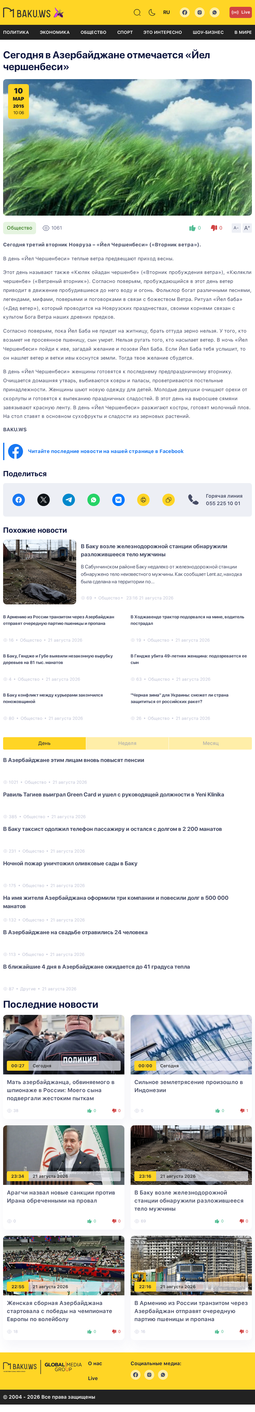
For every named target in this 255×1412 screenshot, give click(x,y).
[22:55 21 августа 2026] (63, 1265)
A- (236, 227)
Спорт (125, 32)
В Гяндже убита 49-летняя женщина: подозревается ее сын (189, 659)
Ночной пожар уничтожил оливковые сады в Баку (70, 863)
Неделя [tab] (127, 743)
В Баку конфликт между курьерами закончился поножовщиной (53, 698)
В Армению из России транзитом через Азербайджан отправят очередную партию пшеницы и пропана (58, 620)
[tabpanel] (127, 874)
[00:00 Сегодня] (191, 1044)
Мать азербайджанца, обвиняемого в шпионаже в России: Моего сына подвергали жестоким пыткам (60, 1090)
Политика (16, 32)
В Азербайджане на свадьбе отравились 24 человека (75, 932)
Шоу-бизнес (208, 32)
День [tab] (44, 743)
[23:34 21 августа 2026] (63, 1155)
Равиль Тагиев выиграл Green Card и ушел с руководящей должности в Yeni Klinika (113, 794)
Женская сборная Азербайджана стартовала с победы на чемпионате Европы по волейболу (59, 1311)
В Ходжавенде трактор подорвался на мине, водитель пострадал (187, 620)
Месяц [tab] (211, 743)
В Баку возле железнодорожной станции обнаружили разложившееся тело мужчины (188, 1200)
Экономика (55, 32)
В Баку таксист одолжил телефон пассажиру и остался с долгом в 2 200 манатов (112, 829)
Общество (93, 32)
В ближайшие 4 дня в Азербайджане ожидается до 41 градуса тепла (96, 966)
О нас (95, 1363)
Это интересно (162, 32)
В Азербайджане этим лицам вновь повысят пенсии (73, 760)
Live (245, 12)
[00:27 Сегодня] (63, 1044)
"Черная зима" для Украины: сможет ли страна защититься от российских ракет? (180, 698)
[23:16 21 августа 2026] (191, 1155)
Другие (28, 988)
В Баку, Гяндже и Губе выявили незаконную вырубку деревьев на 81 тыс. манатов (58, 659)
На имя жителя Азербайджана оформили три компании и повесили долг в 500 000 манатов (116, 901)
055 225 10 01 (223, 503)
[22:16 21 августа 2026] (191, 1265)
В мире (243, 32)
